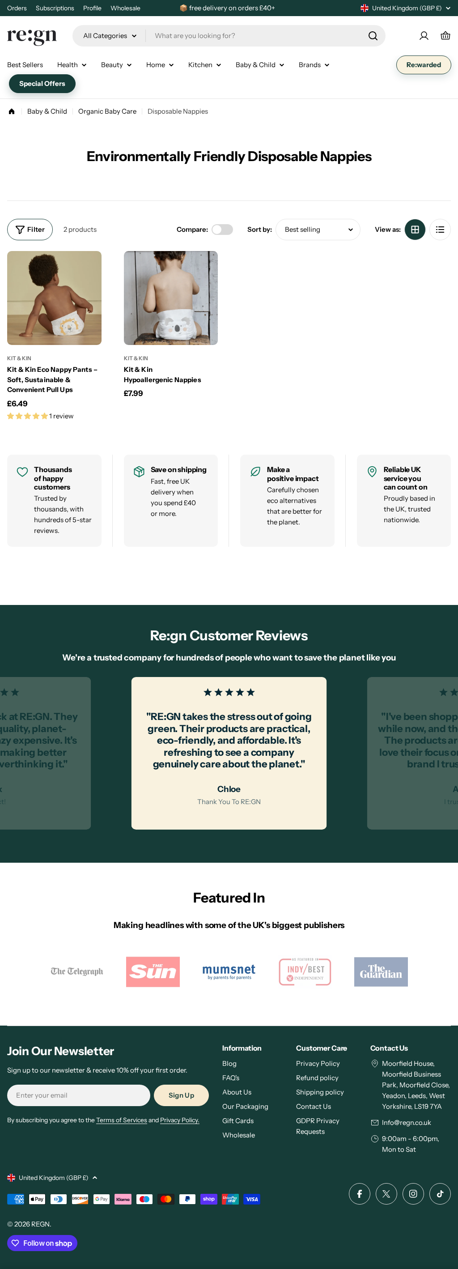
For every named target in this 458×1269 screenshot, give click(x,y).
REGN (40, 1224)
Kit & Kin (19, 358)
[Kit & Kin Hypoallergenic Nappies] (171, 298)
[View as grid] (415, 229)
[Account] (424, 35)
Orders (17, 8)
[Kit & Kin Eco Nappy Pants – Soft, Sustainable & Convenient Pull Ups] (54, 298)
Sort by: (259, 229)
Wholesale (125, 8)
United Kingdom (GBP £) (407, 8)
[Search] (373, 35)
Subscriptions (55, 8)
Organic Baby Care (107, 111)
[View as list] (440, 229)
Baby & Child (47, 111)
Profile (92, 8)
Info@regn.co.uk (406, 1122)
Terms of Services (121, 1120)
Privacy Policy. (179, 1120)
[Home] (11, 111)
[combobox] (229, 36)
